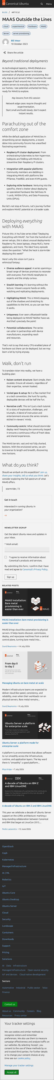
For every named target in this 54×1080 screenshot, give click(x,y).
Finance (6, 992)
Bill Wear (15, 40)
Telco (44, 987)
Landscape (7, 926)
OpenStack (8, 846)
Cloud (5, 912)
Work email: (12, 544)
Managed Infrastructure (13, 970)
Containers (7, 932)
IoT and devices (9, 974)
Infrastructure (20, 965)
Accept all (11, 1072)
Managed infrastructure (14, 866)
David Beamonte (9, 646)
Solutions (7, 959)
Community (19, 1011)
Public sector (33, 987)
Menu (49, 4)
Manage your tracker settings (19, 1065)
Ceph (4, 853)
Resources (7, 1015)
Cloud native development (33, 974)
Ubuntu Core (8, 892)
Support (6, 945)
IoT (4, 886)
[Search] (41, 4)
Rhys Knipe (7, 769)
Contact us (10, 1004)
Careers (30, 1011)
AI (3, 965)
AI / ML (6, 873)
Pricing (5, 952)
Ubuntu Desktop (10, 899)
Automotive (8, 987)
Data (8, 965)
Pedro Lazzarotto (9, 829)
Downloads (8, 939)
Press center (21, 1015)
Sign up (10, 577)
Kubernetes (8, 859)
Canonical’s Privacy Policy (35, 569)
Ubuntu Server (9, 906)
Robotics (6, 879)
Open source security (38, 970)
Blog (5, 12)
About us (6, 1011)
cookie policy (24, 1058)
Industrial (20, 987)
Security (6, 919)
